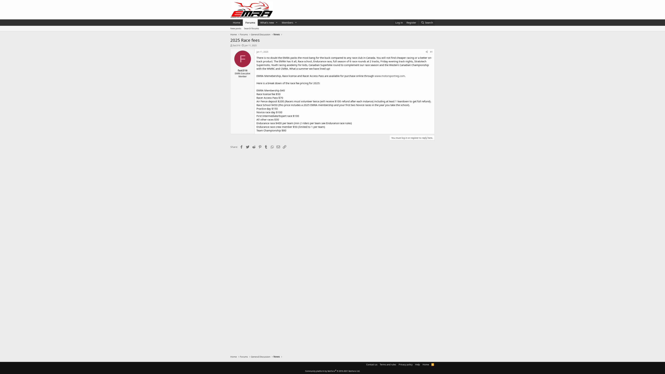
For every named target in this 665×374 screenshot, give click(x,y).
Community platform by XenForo (332, 371)
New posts (235, 28)
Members (287, 22)
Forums (250, 22)
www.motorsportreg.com (390, 76)
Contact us (371, 364)
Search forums (251, 28)
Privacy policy (406, 364)
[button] (276, 22)
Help (417, 364)
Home (236, 22)
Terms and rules (388, 364)
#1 (431, 51)
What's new (267, 22)
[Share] (427, 52)
